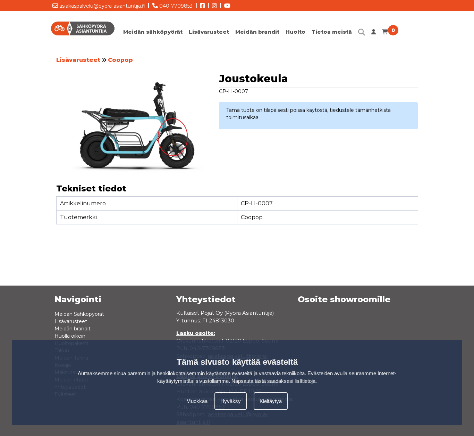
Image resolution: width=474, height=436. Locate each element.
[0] (385, 33)
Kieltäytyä (271, 401)
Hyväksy (230, 401)
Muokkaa (197, 401)
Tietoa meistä (332, 31)
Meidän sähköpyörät (153, 31)
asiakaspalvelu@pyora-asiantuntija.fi (101, 6)
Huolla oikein (69, 336)
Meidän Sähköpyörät (79, 314)
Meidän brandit (257, 31)
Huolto (295, 31)
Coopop (120, 60)
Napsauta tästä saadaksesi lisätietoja (273, 381)
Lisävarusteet (209, 31)
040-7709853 (175, 6)
